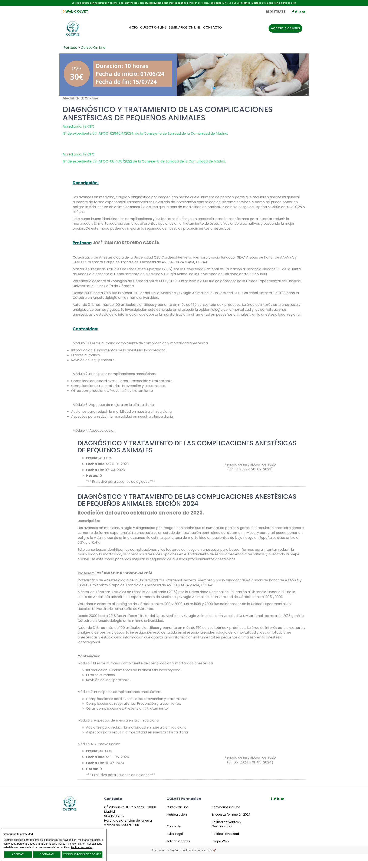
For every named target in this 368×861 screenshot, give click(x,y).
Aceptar (18, 854)
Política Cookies (178, 841)
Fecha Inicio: (97, 464)
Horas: (92, 475)
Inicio (133, 27)
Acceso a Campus (285, 28)
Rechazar (47, 854)
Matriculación (177, 814)
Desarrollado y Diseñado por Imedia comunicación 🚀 (183, 850)
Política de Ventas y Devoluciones (226, 824)
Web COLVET (76, 11)
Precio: (92, 458)
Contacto (212, 27)
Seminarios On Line (185, 27)
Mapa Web (221, 841)
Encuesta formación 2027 (231, 814)
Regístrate (275, 11)
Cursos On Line (153, 27)
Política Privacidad (225, 834)
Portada (70, 47)
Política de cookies (81, 847)
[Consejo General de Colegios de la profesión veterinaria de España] (73, 26)
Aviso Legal (175, 834)
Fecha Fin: (95, 470)
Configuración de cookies (82, 854)
